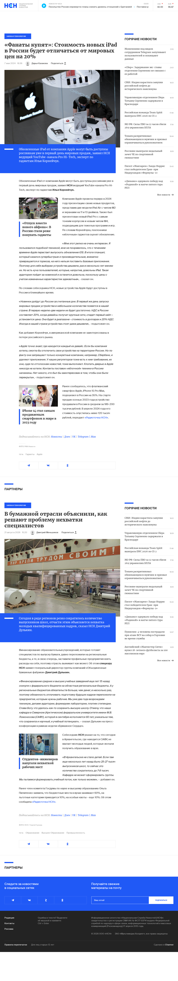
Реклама (8, 929)
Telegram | (84, 436)
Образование (32, 832)
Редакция (9, 917)
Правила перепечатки (15, 944)
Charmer (169, 944)
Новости (56, 436)
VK (74, 436)
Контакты (9, 923)
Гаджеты (30, 454)
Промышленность (75, 832)
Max (93, 436)
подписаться (161, 900)
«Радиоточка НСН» (96, 417)
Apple (39, 454)
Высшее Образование (53, 832)
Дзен (67, 436)
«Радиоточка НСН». (44, 802)
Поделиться (57, 63)
